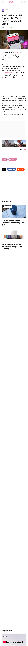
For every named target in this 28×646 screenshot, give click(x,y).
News (5, 636)
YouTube (24, 149)
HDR (5, 159)
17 (5, 28)
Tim (7, 9)
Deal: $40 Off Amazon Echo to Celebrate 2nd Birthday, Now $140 (13, 222)
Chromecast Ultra (7, 72)
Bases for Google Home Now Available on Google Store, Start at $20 (13, 246)
